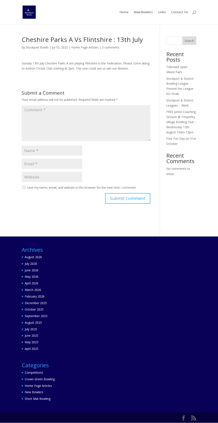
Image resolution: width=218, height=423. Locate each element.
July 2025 (31, 329)
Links (162, 12)
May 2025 (31, 342)
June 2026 (31, 270)
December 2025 (36, 303)
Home (124, 12)
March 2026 (33, 290)
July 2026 (31, 264)
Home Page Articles (85, 47)
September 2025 (36, 316)
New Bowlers (143, 12)
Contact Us (179, 12)
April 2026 (31, 283)
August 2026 (33, 257)
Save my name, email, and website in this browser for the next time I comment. (81, 187)
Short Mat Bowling (37, 399)
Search (189, 41)
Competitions (34, 372)
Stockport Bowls (37, 47)
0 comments (110, 47)
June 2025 (31, 335)
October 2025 (34, 309)
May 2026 (31, 277)
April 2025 (31, 349)
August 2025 (33, 322)
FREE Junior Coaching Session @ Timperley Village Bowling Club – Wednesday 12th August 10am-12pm (181, 122)
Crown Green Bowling (40, 379)
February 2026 (34, 296)
